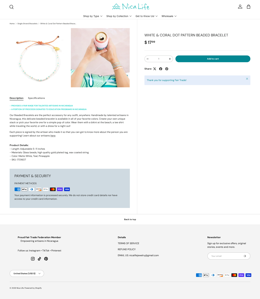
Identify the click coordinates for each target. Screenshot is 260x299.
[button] (248, 6)
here (52, 135)
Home (12, 23)
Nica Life (20, 288)
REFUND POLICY (127, 249)
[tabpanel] (70, 133)
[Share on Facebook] (161, 69)
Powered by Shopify (33, 288)
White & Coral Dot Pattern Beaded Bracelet (58, 23)
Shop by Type (91, 16)
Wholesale (167, 16)
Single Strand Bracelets (27, 23)
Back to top (130, 219)
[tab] (16, 98)
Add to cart (213, 58)
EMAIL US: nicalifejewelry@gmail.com (138, 255)
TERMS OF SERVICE (128, 243)
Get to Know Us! (145, 16)
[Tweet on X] (155, 69)
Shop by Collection (117, 16)
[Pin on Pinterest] (167, 69)
